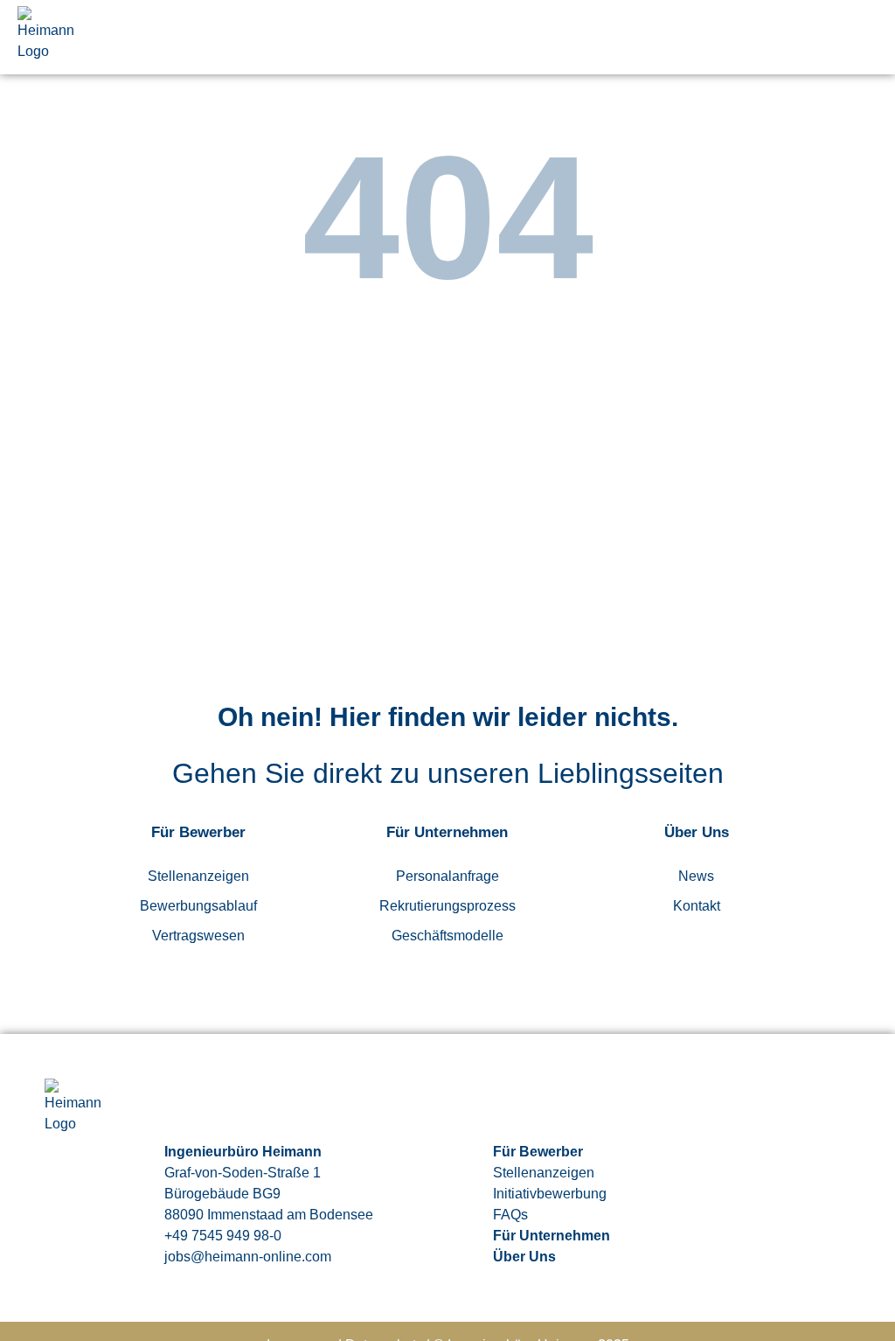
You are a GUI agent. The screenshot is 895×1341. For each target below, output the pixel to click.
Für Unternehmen (551, 1235)
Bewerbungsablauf (198, 905)
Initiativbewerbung (550, 1193)
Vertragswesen (198, 935)
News (696, 876)
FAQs (510, 1214)
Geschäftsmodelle (447, 935)
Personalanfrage (447, 876)
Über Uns (524, 1256)
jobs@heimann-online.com (247, 1256)
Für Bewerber (538, 1151)
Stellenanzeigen (198, 876)
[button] (866, 37)
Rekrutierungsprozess (447, 905)
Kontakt (696, 905)
